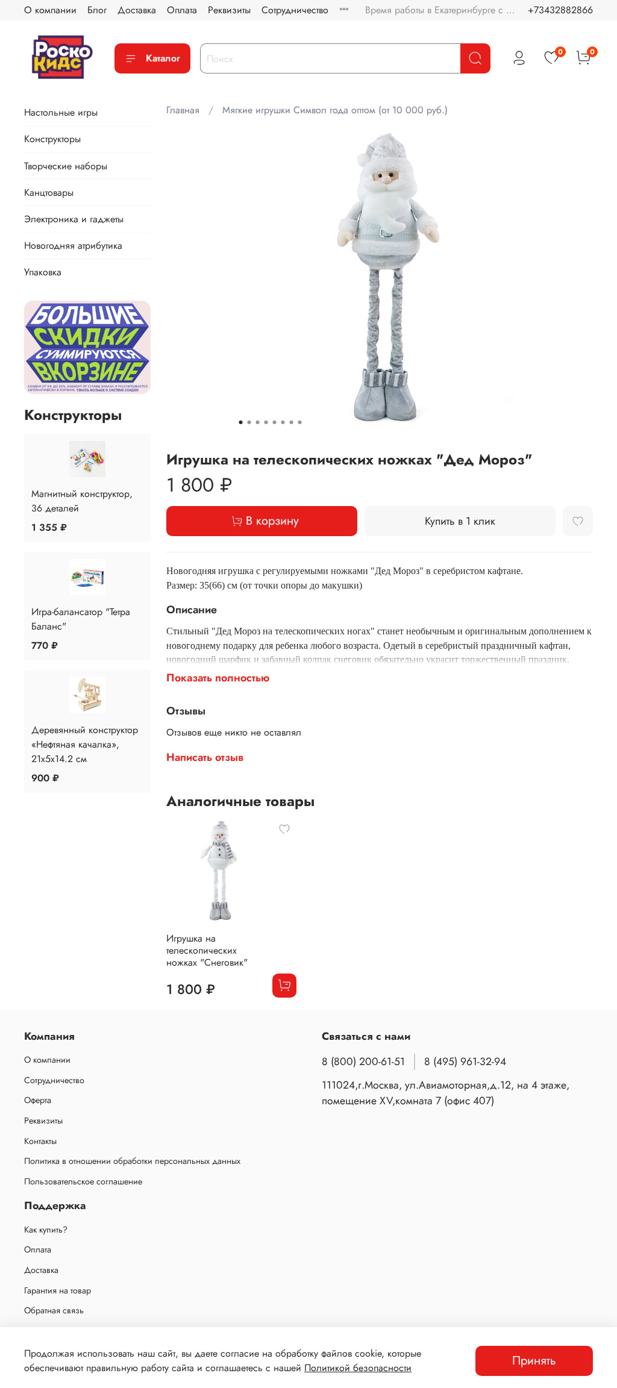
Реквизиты (229, 10)
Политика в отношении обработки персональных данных (132, 1161)
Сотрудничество (295, 10)
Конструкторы (52, 139)
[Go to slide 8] (299, 422)
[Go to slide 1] (240, 422)
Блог (97, 10)
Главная (182, 110)
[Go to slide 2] (249, 422)
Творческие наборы (65, 166)
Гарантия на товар (57, 1290)
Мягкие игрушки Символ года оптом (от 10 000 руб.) (335, 110)
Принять (534, 1360)
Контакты (40, 1141)
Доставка (136, 10)
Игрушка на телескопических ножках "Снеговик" (207, 950)
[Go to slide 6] (282, 422)
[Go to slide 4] (266, 422)
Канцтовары (49, 192)
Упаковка (42, 272)
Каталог (163, 58)
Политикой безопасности (358, 1368)
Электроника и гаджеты (74, 219)
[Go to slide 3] (257, 422)
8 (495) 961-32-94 (465, 1061)
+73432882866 (560, 10)
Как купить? (45, 1230)
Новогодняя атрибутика (73, 245)
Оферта (37, 1100)
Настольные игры (61, 112)
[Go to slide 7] (291, 422)
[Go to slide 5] (274, 422)
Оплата (182, 10)
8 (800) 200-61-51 (363, 1061)
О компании (50, 10)
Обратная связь (54, 1310)
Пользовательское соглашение (83, 1181)
